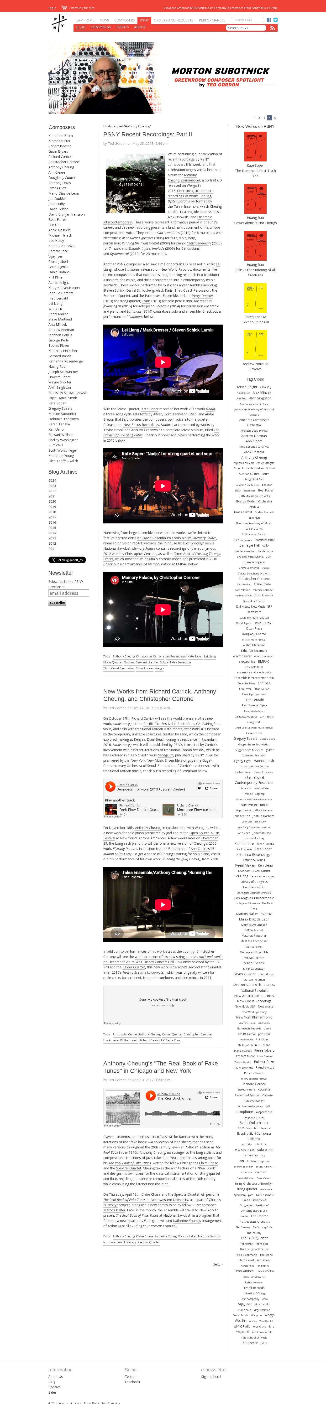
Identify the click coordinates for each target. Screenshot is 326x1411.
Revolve (255, 369)
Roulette (264, 1089)
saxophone (244, 1111)
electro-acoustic (264, 656)
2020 (52, 501)
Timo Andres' (184, 553)
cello (265, 545)
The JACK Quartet (254, 1238)
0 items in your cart (81, 8)
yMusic (264, 1343)
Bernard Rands (59, 356)
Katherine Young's (187, 1220)
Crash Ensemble (264, 595)
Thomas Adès (247, 1265)
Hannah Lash (264, 760)
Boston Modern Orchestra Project (254, 504)
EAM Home (85, 20)
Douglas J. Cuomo (62, 177)
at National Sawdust (174, 1215)
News (104, 20)
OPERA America (247, 1034)
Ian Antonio (261, 766)
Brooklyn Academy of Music (254, 523)
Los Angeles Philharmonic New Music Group (254, 906)
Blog (80, 27)
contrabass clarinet (263, 590)
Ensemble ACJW (254, 667)
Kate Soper (57, 403)
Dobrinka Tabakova (63, 419)
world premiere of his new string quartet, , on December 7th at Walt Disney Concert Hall (163, 959)
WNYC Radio (242, 1326)
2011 (52, 548)
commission (242, 590)
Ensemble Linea (246, 683)
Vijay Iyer (55, 256)
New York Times (246, 1022)
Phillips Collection (248, 1045)
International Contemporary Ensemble (254, 780)
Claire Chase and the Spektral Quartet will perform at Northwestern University (161, 1197)
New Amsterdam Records (254, 995)
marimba (266, 914)
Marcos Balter (59, 141)
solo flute (260, 1144)
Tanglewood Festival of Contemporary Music (254, 1208)
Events (122, 27)
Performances (212, 20)
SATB (267, 1106)
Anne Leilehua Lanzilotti (254, 446)
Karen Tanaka (59, 424)
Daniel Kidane (59, 272)
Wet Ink (241, 1320)
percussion (264, 1034)
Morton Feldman (254, 979)
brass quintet (243, 512)
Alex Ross (242, 398)
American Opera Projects (254, 430)
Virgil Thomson (262, 1310)
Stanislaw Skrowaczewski (67, 392)
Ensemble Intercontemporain (254, 678)
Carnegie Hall (249, 545)
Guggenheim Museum (249, 750)
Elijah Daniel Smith (62, 398)
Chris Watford (244, 584)
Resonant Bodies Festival (254, 1078)
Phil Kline (55, 277)
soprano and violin (243, 1166)
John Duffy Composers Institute (254, 827)
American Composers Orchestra (254, 422)
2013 (52, 538)
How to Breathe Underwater (144, 972)
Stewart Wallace (60, 434)
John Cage (247, 821)
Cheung (205, 196)
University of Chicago (254, 1293)
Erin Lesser (245, 689)
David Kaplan (243, 623)
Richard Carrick (59, 156)
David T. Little (263, 623)
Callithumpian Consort (254, 534)
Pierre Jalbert (58, 261)
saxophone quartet (254, 1117)
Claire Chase (208, 1163)
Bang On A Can (254, 479)
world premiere (263, 1326)
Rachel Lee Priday (243, 1067)
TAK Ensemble (265, 1195)
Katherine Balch (60, 135)
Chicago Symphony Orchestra (254, 573)
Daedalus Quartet (254, 601)
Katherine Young (61, 455)
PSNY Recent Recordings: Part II (147, 134)
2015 (52, 527)
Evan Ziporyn (250, 694)
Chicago (265, 567)
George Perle (58, 340)
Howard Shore (59, 377)
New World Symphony (254, 1012)
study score (266, 1189)
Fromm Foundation (254, 711)
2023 (52, 485)
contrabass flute (244, 595)
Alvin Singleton (59, 387)
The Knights (261, 1243)
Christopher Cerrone (64, 162)
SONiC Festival (247, 1161)
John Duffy (56, 204)
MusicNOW (269, 985)
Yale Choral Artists (262, 1332)
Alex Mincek (57, 324)
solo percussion (245, 1150)
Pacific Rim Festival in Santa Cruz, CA (171, 723)
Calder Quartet (133, 967)
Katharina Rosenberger (66, 361)
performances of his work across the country (160, 951)
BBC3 (238, 490)
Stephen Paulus (60, 335)
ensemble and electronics (254, 672)
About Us (55, 1376)
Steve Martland (60, 319)
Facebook (132, 1382)
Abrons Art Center (125, 1034)
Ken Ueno (56, 429)
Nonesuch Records (249, 1028)
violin (266, 1304)
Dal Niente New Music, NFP (254, 607)
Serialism (266, 1128)
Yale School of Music (254, 1337)
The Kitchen (246, 1243)
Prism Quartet (264, 1056)
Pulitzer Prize (264, 1061)
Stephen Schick (158, 662)
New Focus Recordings (141, 424)
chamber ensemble (244, 551)
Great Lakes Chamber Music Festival (254, 727)
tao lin (244, 1216)
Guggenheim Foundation (254, 744)
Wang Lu (55, 308)
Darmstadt (254, 612)
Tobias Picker (58, 345)
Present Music (245, 1056)
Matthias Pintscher (62, 350)
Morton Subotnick (62, 413)
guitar (270, 750)
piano (267, 1045)
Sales (52, 1392)
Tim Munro (262, 1265)
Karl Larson (244, 849)
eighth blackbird (254, 645)
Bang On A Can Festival (247, 484)
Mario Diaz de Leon (63, 193)
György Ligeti (242, 761)
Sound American (265, 1166)
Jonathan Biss (262, 833)
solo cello (247, 1144)
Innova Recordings (263, 772)
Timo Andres (144, 668)
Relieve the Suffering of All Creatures (255, 272)
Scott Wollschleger (62, 450)
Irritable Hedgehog (254, 794)
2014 (52, 533)
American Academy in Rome (254, 404)
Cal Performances (243, 540)
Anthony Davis (59, 183)
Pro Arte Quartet (242, 1062)
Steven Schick (264, 1178)
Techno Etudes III (255, 322)
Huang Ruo (57, 366)
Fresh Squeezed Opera (254, 705)
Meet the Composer (254, 941)
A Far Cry (265, 387)
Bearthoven (249, 490)
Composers (124, 20)
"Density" (110, 1205)
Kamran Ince (58, 251)
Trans (146, 301)
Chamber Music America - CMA (254, 556)
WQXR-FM (242, 1332)
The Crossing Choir (262, 1227)
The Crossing (243, 1227)
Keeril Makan (58, 314)
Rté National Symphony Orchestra (254, 1095)
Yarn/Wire (250, 1342)
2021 (52, 496)
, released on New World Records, (158, 269)
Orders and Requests (174, 20)
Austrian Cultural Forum (254, 474)
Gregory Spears (60, 408)
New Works (265, 1006)
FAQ (51, 1382)
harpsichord (246, 766)
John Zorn (243, 833)
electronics (247, 661)
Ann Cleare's (200, 848)
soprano (264, 1161)
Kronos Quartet (261, 871)
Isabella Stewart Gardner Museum (254, 799)
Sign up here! (211, 1376)
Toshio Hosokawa (254, 1282)
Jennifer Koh (242, 816)
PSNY (144, 20)
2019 (52, 506)
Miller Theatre (254, 963)
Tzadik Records (254, 1288)
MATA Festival (254, 930)
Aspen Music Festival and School (254, 468)
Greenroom (254, 733)
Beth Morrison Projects (254, 496)
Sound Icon (246, 1172)
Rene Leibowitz (254, 1073)
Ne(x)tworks (264, 1022)
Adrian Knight (58, 282)
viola (258, 1304)
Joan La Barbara (61, 293)
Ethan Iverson (261, 689)
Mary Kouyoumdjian (64, 287)
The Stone (266, 1254)
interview (245, 788)
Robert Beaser (59, 146)
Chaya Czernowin (249, 567)
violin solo (244, 1310)
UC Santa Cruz (170, 1040)
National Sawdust (117, 548)
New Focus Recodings (254, 1001)
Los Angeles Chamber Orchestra (254, 892)
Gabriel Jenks (58, 266)
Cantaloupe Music (264, 540)
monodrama (266, 974)
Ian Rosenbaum (176, 656)
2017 (52, 517)
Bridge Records (264, 512)
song (262, 1155)
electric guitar (242, 656)
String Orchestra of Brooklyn (254, 1184)
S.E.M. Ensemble (247, 1128)
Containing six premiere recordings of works (190, 193)
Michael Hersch (60, 235)
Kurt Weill (55, 445)
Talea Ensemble (186, 206)
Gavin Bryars (58, 151)
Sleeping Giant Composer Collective (254, 1136)
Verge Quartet (202, 295)
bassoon (267, 484)
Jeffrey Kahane (263, 810)
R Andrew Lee (265, 1067)
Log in (52, 8)
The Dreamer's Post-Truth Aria (255, 173)
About (140, 27)
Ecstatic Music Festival (254, 639)
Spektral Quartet (128, 1168)
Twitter (130, 1376)
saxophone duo (264, 1112)
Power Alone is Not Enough (255, 223)
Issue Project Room (254, 804)
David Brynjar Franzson (66, 214)
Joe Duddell (57, 198)
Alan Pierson (243, 392)
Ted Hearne (259, 1216)
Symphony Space (243, 1195)
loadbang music (254, 887)
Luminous (134, 311)
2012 (52, 543)
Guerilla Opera (267, 738)
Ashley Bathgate (265, 463)
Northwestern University (119, 1242)
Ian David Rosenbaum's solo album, (176, 538)
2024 (52, 480)
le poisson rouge (262, 876)
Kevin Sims (244, 871)
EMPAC (263, 661)
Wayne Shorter (59, 382)
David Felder (58, 209)
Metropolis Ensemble (254, 952)
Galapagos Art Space (246, 716)
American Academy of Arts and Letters (254, 412)
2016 (52, 522)
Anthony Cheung (61, 167)
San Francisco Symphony (250, 1106)
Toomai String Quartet (254, 1276)
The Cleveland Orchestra (254, 1221)
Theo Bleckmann (246, 1254)
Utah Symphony (250, 1299)
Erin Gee (54, 224)
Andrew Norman (61, 329)
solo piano (265, 1149)
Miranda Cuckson (254, 968)
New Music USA (245, 1006)
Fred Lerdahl (58, 298)
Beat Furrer (57, 219)
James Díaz (57, 188)
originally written (196, 972)
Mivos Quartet (112, 662)
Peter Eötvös (246, 1039)
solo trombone (250, 1155)
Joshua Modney (254, 838)
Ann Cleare (56, 172)
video (265, 1299)
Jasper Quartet (243, 810)
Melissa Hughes (254, 946)
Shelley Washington (63, 440)
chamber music (265, 551)
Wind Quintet (266, 1321)
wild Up (253, 1321)
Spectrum (260, 1172)
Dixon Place (254, 628)
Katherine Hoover (62, 245)
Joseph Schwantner (63, 371)
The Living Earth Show (254, 1249)
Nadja (210, 409)
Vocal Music (240, 1315)
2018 (52, 512)
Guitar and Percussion (254, 755)
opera (267, 1028)
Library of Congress (254, 882)
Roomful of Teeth (246, 1089)
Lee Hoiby (56, 240)
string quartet (247, 1189)
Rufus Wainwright (254, 1100)
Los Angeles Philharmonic (120, 1040)
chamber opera (254, 562)
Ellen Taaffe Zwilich (63, 461)
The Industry (254, 1233)
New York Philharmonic (254, 1017)
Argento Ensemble (244, 463)
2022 (52, 491)
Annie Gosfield (59, 230)
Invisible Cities (261, 788)
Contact (54, 1387)
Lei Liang (55, 303)
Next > (217, 1264)
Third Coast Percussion (119, 668)
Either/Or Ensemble (254, 651)
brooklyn (254, 517)
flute (263, 694)
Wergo (192, 185)
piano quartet (243, 1050)
